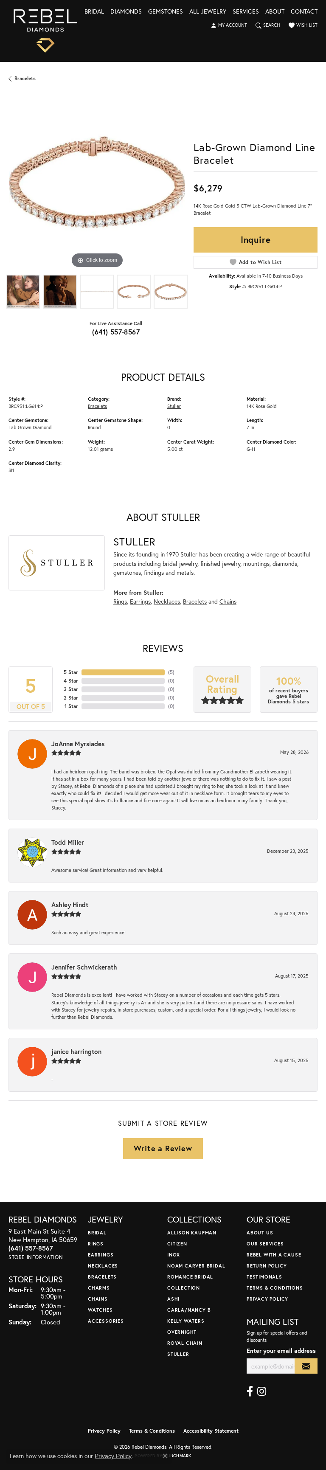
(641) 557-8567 (116, 331)
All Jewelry (207, 11)
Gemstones (165, 11)
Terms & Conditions (275, 1287)
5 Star (71, 672)
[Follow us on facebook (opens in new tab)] (250, 1391)
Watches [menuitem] (100, 1310)
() (171, 672)
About (274, 11)
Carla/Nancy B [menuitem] (189, 1310)
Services (246, 11)
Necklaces (167, 601)
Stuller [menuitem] (178, 1354)
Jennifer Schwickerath (84, 967)
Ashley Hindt (69, 904)
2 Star (71, 697)
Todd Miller (67, 842)
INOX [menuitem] (173, 1254)
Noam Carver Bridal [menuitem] (196, 1265)
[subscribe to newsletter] (306, 1366)
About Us (260, 1232)
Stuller (174, 406)
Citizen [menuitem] (177, 1243)
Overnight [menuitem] (182, 1332)
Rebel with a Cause (274, 1254)
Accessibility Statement (211, 1431)
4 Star (71, 680)
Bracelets (25, 78)
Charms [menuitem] (99, 1287)
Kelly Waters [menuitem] (186, 1321)
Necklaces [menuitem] (103, 1265)
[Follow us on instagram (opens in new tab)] (261, 1391)
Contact (304, 11)
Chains (227, 601)
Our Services (265, 1243)
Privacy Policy (267, 1299)
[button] (229, 25)
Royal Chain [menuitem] (184, 1343)
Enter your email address (281, 1350)
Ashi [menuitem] (173, 1299)
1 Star (71, 706)
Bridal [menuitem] (97, 1232)
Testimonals (264, 1276)
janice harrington (76, 1051)
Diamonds (126, 11)
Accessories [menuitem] (106, 1321)
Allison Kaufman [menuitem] (191, 1232)
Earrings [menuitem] (100, 1254)
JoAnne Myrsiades (77, 743)
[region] (96, 182)
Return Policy (267, 1265)
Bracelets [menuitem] (102, 1276)
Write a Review (163, 1148)
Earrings (140, 601)
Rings (120, 601)
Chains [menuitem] (98, 1299)
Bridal (94, 11)
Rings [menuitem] (96, 1243)
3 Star (71, 689)
